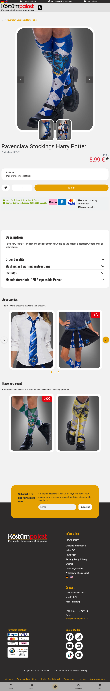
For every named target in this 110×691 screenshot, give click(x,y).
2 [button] (55, 372)
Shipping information (76, 545)
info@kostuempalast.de (77, 618)
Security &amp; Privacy (76, 559)
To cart (71, 187)
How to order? (72, 540)
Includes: (10, 172)
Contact (9, 679)
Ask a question (88, 207)
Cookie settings (97, 679)
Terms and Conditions (27, 679)
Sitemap (70, 564)
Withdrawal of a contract (77, 573)
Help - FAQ (70, 550)
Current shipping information (87, 202)
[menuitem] (2, 1)
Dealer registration (74, 568)
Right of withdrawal (50, 679)
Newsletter (71, 555)
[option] (55, 79)
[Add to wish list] (5, 188)
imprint (83, 679)
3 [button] (58, 372)
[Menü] (26, 648)
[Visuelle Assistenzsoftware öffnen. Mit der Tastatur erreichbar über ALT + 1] (38, 7)
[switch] (22, 654)
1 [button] (51, 372)
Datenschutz (70, 679)
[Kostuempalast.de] (18, 7)
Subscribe (85, 507)
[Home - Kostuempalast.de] (31, 538)
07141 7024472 (80, 611)
